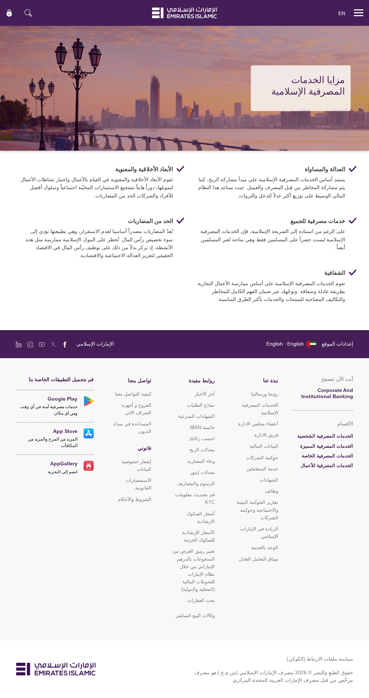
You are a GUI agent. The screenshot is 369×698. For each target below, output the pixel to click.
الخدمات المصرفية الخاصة (327, 456)
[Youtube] (42, 344)
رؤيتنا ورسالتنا (264, 394)
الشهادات (268, 480)
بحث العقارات (201, 600)
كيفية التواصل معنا (133, 394)
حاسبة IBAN (202, 427)
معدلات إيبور (202, 472)
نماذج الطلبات (201, 405)
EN (341, 13)
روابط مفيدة (202, 380)
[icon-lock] (9, 13)
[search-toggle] (28, 13)
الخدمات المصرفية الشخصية (325, 436)
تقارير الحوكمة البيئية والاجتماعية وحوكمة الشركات (257, 509)
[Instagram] (30, 344)
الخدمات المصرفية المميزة (326, 446)
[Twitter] (53, 344)
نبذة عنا (270, 380)
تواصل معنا (139, 380)
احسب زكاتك (202, 438)
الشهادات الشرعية (196, 416)
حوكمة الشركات (262, 457)
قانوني (144, 448)
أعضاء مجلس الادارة (258, 423)
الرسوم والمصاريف (196, 483)
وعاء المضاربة (201, 461)
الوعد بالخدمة (264, 547)
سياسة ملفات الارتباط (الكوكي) (319, 659)
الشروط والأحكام (134, 499)
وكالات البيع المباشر (195, 615)
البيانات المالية (264, 446)
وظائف (271, 491)
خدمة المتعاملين (262, 468)
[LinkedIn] (19, 344)
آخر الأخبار (205, 394)
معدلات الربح (202, 449)
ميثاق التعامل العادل (258, 559)
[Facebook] (65, 344)
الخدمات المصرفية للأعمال (327, 465)
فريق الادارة (266, 435)
